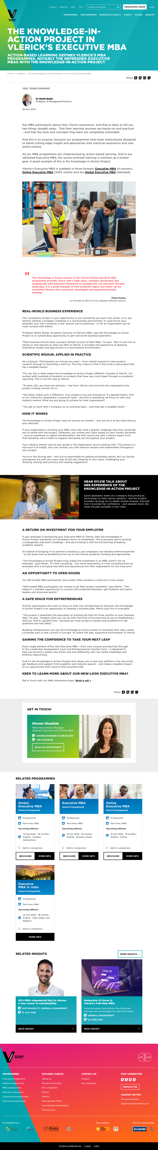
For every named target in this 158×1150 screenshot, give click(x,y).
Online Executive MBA (37, 172)
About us (63, 7)
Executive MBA (105, 168)
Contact (52, 7)
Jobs (73, 7)
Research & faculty (110, 15)
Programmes (71, 15)
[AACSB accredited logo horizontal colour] (11, 1130)
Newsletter (130, 1087)
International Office (52, 1101)
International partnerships (55, 1105)
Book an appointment (48, 747)
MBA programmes (11, 1087)
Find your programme (13, 1078)
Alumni (138, 15)
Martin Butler (46, 98)
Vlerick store (48, 1110)
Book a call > (83, 680)
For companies (89, 15)
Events (128, 15)
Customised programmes (15, 1096)
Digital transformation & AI (135, 1103)
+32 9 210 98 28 (44, 739)
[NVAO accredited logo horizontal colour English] (72, 1130)
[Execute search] (118, 6)
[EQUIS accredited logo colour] (30, 1130)
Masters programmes (13, 1083)
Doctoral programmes (13, 1101)
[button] (135, 77)
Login (151, 7)
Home (10, 73)
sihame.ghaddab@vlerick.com (54, 735)
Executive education (13, 1092)
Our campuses (88, 1083)
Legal (87, 1146)
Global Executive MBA (100, 172)
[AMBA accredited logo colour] (50, 1130)
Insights (149, 15)
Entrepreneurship (130, 1099)
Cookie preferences (70, 1146)
